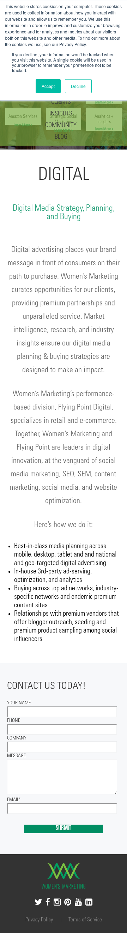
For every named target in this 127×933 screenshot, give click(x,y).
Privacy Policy (39, 920)
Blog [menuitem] (61, 137)
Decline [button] (78, 86)
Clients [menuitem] (61, 102)
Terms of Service (85, 920)
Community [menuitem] (61, 125)
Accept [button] (48, 86)
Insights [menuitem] (60, 114)
